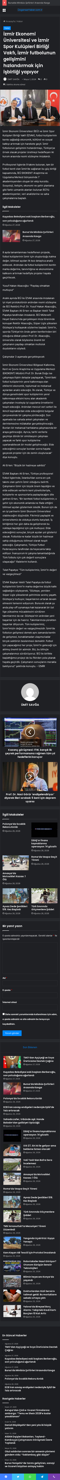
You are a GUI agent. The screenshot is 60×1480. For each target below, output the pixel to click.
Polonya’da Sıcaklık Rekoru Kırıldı (14, 825)
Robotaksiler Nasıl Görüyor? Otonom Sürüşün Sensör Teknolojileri (39, 1265)
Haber (20, 21)
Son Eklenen (30, 1047)
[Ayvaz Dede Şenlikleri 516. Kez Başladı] (16, 895)
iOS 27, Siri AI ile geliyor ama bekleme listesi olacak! (39, 1147)
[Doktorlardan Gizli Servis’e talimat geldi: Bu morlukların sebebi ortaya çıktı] (12, 1296)
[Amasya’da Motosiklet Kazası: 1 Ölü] (16, 862)
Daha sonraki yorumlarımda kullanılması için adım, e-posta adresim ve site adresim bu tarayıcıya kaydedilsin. (30, 1019)
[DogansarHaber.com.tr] (30, 10)
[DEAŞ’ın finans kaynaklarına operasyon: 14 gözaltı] (44, 829)
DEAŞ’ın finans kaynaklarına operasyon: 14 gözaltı (44, 843)
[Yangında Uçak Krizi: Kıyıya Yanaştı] (12, 1243)
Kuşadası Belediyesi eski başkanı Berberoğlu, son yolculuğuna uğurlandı (29, 1073)
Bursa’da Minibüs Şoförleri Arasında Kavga (29, 2)
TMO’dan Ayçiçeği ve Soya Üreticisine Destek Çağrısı (38, 1059)
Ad (5, 978)
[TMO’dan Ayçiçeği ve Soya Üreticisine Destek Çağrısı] (12, 1062)
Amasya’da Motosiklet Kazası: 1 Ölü (14, 876)
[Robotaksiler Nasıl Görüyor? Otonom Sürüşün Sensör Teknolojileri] (12, 1266)
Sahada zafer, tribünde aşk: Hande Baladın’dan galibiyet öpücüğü (23, 1121)
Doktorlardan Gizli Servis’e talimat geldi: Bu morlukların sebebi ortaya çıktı (40, 1295)
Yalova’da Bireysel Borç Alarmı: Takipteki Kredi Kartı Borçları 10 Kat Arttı (39, 1310)
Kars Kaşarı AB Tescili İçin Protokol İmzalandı (29, 1252)
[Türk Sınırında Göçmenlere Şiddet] (44, 895)
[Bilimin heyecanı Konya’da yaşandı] (12, 1281)
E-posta (7, 990)
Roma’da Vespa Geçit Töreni (44, 858)
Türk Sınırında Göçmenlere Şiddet (42, 908)
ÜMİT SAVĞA (13, 79)
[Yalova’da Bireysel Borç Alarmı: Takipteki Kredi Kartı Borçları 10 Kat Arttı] (12, 1311)
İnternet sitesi (10, 1002)
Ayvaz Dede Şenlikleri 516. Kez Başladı (15, 908)
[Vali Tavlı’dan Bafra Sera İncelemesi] (12, 1164)
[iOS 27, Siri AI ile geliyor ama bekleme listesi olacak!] (12, 1150)
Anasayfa (10, 21)
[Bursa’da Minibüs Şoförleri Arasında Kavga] (11, 236)
